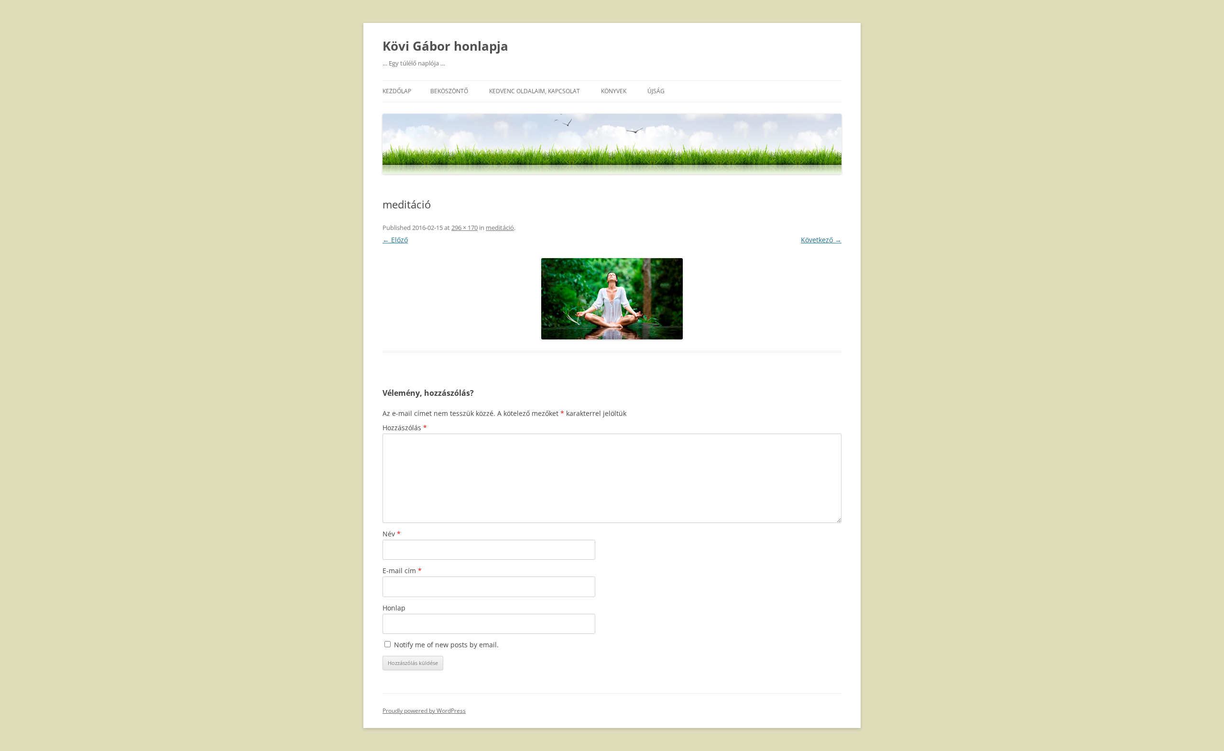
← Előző (395, 239)
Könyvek (613, 91)
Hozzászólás (404, 427)
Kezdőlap (396, 91)
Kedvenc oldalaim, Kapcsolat (534, 91)
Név (391, 533)
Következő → (821, 239)
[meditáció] (612, 298)
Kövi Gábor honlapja (445, 45)
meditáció (500, 227)
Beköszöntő (449, 91)
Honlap (393, 607)
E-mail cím (402, 570)
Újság (656, 91)
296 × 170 (464, 227)
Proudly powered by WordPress (424, 711)
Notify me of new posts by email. (446, 644)
